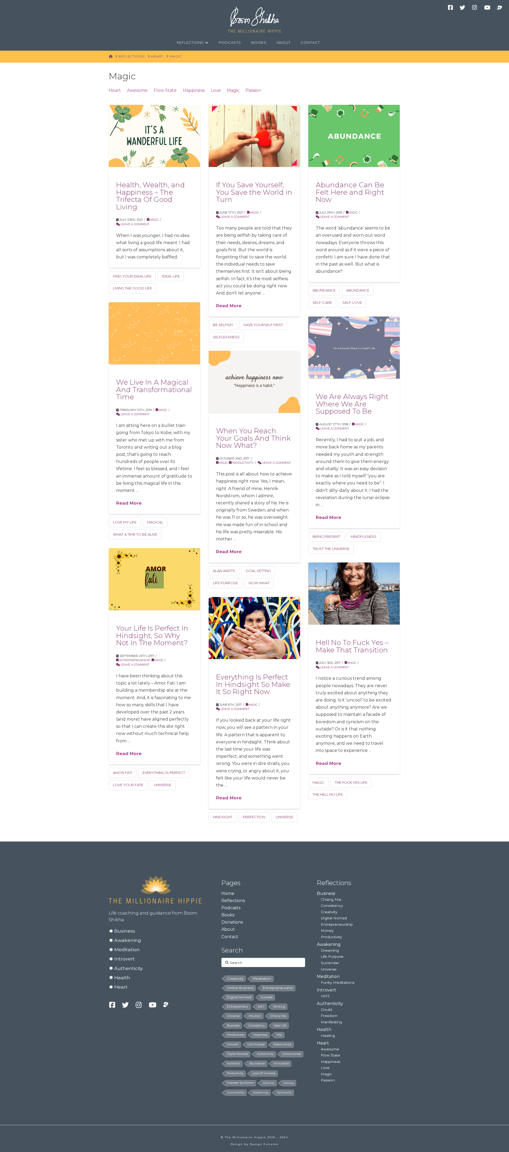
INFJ (261, 1006)
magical (155, 522)
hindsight (222, 817)
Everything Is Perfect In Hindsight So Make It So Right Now (253, 684)
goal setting (258, 571)
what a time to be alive (135, 534)
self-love (352, 302)
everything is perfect (164, 772)
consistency (256, 1025)
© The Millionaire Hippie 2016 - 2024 (254, 1137)
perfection (254, 817)
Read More (229, 305)
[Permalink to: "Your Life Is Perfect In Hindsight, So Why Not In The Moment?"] (154, 579)
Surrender (330, 963)
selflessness (226, 337)
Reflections (233, 900)
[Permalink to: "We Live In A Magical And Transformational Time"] (154, 333)
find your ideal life (132, 276)
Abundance (324, 290)
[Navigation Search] (331, 42)
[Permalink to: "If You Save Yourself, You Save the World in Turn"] (254, 136)
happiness (260, 1035)
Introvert (124, 959)
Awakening (127, 940)
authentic (233, 1063)
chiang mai (278, 1016)
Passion (253, 90)
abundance (357, 290)
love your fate (128, 785)
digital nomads (237, 1054)
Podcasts (230, 907)
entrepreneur (237, 1006)
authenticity (265, 1054)
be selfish (223, 325)
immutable (281, 1063)
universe (162, 785)
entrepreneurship (278, 988)
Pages (230, 883)
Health (122, 977)
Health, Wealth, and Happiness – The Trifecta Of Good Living (150, 195)
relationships (282, 1044)
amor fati (122, 772)
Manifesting (331, 1022)
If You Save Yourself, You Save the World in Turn (254, 192)
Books (227, 914)
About (228, 929)
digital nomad (239, 997)
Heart (115, 90)
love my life (125, 522)
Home (227, 893)
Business (124, 931)
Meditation (127, 949)
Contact (229, 936)
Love (216, 90)
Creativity (329, 912)
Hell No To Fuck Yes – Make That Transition (352, 646)
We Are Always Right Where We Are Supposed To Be (352, 403)
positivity (268, 1083)
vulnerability (235, 1092)
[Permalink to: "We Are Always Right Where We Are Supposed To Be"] (354, 348)
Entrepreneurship (134, 660)
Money (327, 930)
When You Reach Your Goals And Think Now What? (253, 438)
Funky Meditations (337, 982)
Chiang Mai (331, 899)
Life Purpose (332, 956)
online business (240, 988)
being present (326, 536)
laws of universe (263, 1073)
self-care (322, 302)
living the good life (132, 288)
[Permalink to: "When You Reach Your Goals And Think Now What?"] (254, 382)
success (267, 997)
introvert (233, 1044)
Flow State (165, 90)
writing (279, 1006)
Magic (233, 90)
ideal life (171, 276)
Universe (328, 969)
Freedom (329, 1016)
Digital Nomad (334, 918)
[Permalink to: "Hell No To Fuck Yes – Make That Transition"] (354, 593)
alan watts (224, 571)
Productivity (242, 463)
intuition (255, 1016)
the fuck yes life (351, 782)
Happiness (194, 90)
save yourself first (263, 325)
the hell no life (328, 794)
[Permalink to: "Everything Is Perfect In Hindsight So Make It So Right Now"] (254, 628)
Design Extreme (264, 1144)
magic (318, 782)
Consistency (332, 905)
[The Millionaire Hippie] (155, 889)
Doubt (326, 1009)
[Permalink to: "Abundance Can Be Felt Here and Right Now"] (354, 136)
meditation (262, 979)
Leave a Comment (135, 224)
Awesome (137, 90)
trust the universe (331, 549)
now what (259, 583)
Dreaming (330, 950)
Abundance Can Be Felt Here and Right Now (350, 192)
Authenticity (128, 968)
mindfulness (363, 536)
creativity (235, 978)
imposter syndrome (240, 1083)
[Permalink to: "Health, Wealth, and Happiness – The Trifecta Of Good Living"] (154, 136)
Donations (232, 922)
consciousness (291, 1054)
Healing (328, 1035)
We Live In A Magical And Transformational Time (154, 389)
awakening (260, 1092)
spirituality (284, 1092)
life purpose (225, 583)
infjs (279, 1035)
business (233, 1025)
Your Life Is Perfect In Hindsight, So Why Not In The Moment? (152, 635)
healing (288, 1083)
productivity (235, 1073)
